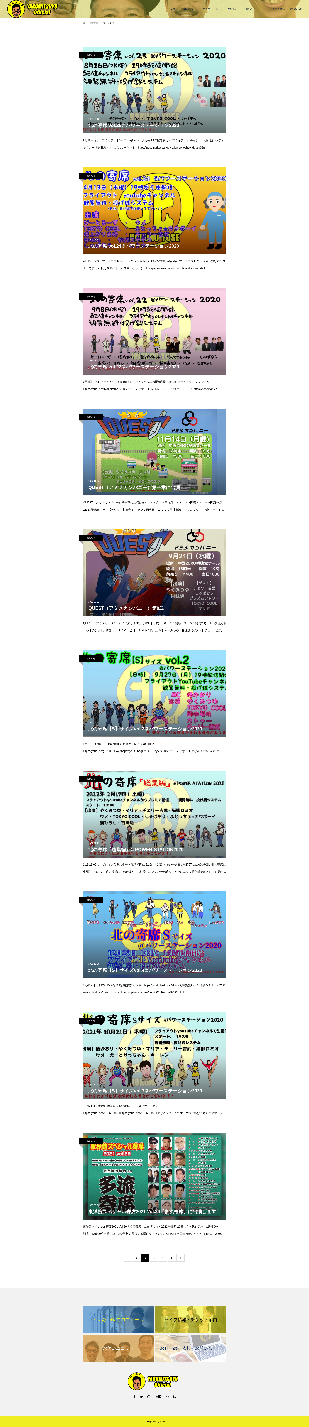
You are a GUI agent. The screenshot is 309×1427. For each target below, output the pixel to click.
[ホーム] (84, 23)
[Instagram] (149, 1396)
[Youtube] (158, 1396)
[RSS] (174, 1396)
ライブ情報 (230, 9)
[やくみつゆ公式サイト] (34, 9)
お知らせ (91, 55)
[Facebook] (134, 1396)
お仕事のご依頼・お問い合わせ (284, 9)
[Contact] (167, 1396)
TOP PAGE (170, 9)
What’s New (189, 9)
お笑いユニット (252, 9)
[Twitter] (141, 1396)
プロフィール (210, 9)
